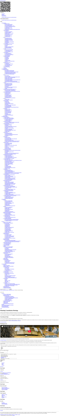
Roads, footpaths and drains (5, 305)
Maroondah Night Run (8, 230)
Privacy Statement (9, 414)
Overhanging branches (8, 95)
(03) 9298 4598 (9, 372)
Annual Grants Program (8, 187)
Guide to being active (8, 260)
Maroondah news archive (8, 38)
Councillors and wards (6, 23)
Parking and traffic (6, 100)
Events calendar (7, 223)
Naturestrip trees (7, 94)
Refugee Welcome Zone (8, 155)
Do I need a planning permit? (9, 201)
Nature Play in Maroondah (8, 129)
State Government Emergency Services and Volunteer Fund (12, 79)
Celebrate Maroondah (8, 229)
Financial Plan (7, 58)
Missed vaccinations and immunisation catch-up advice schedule (13, 172)
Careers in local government (8, 31)
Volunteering (6, 191)
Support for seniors (7, 137)
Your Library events (7, 228)
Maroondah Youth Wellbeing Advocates (10, 167)
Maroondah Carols (7, 226)
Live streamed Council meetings (9, 54)
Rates (4, 74)
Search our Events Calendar (7, 222)
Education (6, 152)
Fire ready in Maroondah (8, 111)
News (4, 37)
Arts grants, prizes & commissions (9, 236)
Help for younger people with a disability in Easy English (12, 284)
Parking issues (7, 101)
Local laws (6, 45)
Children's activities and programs (9, 128)
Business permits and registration (9, 182)
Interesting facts (7, 255)
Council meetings (6, 52)
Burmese (3, 397)
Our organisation (6, 43)
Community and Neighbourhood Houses (10, 192)
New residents (5, 115)
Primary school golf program (8, 163)
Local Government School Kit (9, 51)
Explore (3, 221)
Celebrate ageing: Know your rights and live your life (12, 141)
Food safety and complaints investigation (10, 275)
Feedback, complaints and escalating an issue (11, 277)
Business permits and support (7, 180)
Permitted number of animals (8, 84)
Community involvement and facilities (8, 190)
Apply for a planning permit (8, 200)
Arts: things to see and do (8, 234)
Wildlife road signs (7, 107)
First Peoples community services (9, 151)
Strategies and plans (7, 60)
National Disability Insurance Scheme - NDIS (11, 145)
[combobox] (4, 18)
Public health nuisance (8, 276)
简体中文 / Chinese (7, 280)
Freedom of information (8, 47)
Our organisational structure (8, 44)
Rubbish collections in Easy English (9, 285)
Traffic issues (6, 104)
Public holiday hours (6, 286)
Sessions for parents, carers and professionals (10, 126)
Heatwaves (6, 113)
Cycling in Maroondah (8, 105)
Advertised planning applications (9, 296)
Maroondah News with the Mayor (9, 41)
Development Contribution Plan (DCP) (10, 205)
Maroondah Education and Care (9, 127)
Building (5, 206)
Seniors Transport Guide (8, 139)
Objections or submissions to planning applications (11, 297)
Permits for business (7, 177)
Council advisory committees (8, 50)
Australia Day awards (8, 196)
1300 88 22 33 (4, 372)
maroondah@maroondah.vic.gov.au (4, 374)
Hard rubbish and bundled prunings (9, 70)
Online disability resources (8, 143)
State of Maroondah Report (8, 65)
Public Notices (7, 42)
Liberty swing (7, 147)
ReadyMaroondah (7, 110)
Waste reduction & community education (10, 72)
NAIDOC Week (7, 231)
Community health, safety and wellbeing (9, 118)
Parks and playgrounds (6, 238)
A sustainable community (8, 220)
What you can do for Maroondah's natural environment (12, 241)
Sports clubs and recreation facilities (8, 246)
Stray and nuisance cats (8, 85)
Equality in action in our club (8, 251)
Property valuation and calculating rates (10, 77)
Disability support (7, 144)
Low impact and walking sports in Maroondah (11, 138)
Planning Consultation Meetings (9, 298)
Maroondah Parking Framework (9, 103)
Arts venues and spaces (8, 235)
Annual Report (7, 63)
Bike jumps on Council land (8, 250)
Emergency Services (7, 109)
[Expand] (5, 37)
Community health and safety (9, 119)
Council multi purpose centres (7, 242)
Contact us (5, 264)
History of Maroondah (8, 254)
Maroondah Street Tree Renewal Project (10, 97)
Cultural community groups (8, 156)
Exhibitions (6, 165)
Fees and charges (7, 269)
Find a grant (6, 188)
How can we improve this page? (4, 350)
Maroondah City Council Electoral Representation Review (12, 29)
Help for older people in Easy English (10, 283)
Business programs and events (9, 176)
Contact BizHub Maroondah (8, 179)
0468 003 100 (5, 373)
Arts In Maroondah (6, 233)
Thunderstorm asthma (8, 114)
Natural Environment (6, 239)
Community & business (5, 116)
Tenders (5, 67)
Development (3, 199)
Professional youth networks (8, 135)
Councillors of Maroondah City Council (10, 26)
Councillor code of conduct (8, 27)
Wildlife (6, 88)
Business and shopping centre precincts (10, 178)
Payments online (7, 267)
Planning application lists (8, 203)
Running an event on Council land (9, 232)
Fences (4, 98)
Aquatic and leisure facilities (8, 247)
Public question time (7, 55)
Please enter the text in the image (5, 358)
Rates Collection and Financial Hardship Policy (11, 81)
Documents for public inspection (9, 46)
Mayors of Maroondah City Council (9, 25)
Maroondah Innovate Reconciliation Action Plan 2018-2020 (12, 150)
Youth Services (5, 132)
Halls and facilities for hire (7, 252)
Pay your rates (7, 75)
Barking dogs (7, 86)
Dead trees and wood (8, 93)
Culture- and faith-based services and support (11, 157)
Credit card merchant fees (8, 270)
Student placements (7, 36)
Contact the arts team (7, 237)
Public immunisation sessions (9, 170)
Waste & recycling (6, 69)
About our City (5, 253)
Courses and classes (7, 224)
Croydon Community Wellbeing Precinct (10, 217)
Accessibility (5, 68)
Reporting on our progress (7, 62)
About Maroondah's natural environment (10, 240)
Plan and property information (9, 209)
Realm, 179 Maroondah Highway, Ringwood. (15, 320)
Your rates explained (7, 76)
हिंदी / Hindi (6, 281)
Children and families (6, 123)
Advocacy (6, 61)
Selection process (7, 33)
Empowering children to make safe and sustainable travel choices (13, 160)
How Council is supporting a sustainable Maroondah (11, 219)
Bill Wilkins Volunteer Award (9, 198)
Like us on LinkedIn (4, 389)
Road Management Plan (8, 106)
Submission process (7, 66)
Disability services (6, 142)
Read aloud (2, 357)
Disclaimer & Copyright (3, 414)
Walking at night (7, 261)
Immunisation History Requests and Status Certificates (12, 173)
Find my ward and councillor (8, 24)
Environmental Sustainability (7, 218)
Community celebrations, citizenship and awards (10, 195)
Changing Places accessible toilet (9, 146)
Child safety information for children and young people (12, 122)
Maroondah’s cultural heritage (9, 256)
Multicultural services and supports (8, 154)
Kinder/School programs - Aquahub (9, 161)
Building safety (7, 210)
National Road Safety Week (8, 120)
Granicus (13, 415)
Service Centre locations (7, 265)
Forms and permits (6, 271)
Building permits (7, 208)
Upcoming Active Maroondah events (9, 262)
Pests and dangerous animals (8, 87)
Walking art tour (7, 164)
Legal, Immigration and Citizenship (9, 158)
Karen (6, 279)
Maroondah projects (7, 216)
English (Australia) (9, 17)
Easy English (5, 282)
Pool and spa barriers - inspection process (10, 90)
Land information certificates (8, 80)
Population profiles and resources (9, 257)
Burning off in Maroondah (8, 96)
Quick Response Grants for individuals (10, 186)
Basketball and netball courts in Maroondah (10, 249)
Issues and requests (6, 272)
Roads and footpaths (7, 213)
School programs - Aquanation (9, 162)
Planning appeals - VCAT (8, 299)
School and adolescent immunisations (10, 171)
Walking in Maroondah (6, 244)
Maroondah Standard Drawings (9, 211)
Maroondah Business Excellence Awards (10, 183)
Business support (7, 181)
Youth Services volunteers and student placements (11, 134)
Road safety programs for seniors (9, 140)
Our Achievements (7, 64)
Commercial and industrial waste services (10, 73)
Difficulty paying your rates (8, 78)
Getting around (5, 258)
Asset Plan (6, 59)
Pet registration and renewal (8, 83)
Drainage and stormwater (8, 214)
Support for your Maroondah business (10, 174)
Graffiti (6, 274)
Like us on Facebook (4, 387)
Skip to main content (3, 0)
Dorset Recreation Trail (8, 243)
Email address (2, 352)
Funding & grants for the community (8, 185)
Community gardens (7, 193)
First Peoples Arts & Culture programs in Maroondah (12, 153)
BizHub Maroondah (7, 184)
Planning (3, 293)
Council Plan (6, 57)
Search (1, 289)
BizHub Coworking (7, 175)
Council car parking (7, 102)
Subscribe (1, 410)
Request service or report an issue (9, 273)
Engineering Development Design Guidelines (9, 212)
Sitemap (13, 414)
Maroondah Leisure (4, 403)
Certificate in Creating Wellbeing (9, 194)
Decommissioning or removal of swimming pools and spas (12, 91)
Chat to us (1, 371)
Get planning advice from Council (9, 202)
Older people (5, 136)
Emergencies (5, 108)
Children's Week (7, 131)
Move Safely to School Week (9, 159)
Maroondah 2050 (7, 56)
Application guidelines (8, 32)
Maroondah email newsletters (9, 39)
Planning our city (7, 204)
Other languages (6, 278)
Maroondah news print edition (9, 40)
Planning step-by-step (6, 295)
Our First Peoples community (7, 149)
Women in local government (8, 28)
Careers (19, 414)
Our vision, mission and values (9, 49)
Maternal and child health (8, 124)
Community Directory (6, 117)
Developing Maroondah (7, 215)
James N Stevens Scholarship (9, 34)
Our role (5, 48)
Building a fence (7, 99)
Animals (5, 82)
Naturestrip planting (7, 92)
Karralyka (3, 402)
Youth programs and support (8, 133)
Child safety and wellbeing (7, 121)
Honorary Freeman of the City (9, 197)
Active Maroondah (6, 259)
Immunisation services (8, 169)
